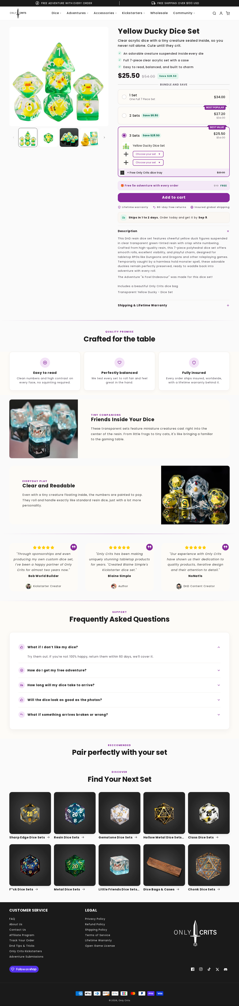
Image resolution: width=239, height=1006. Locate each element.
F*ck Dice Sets (21, 889)
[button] (173, 97)
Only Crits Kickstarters (25, 951)
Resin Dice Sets (67, 837)
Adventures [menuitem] (76, 13)
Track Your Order (21, 940)
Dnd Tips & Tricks (22, 946)
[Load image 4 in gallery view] (89, 137)
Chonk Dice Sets (202, 889)
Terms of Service (97, 935)
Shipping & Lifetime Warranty (142, 305)
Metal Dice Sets (67, 889)
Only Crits (124, 1000)
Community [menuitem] (183, 13)
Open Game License (100, 946)
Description (127, 231)
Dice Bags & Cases (159, 889)
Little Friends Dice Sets (118, 889)
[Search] (214, 13)
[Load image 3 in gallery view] (69, 137)
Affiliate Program (21, 935)
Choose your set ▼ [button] (148, 154)
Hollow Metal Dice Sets (162, 837)
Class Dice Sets (201, 837)
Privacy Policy (95, 919)
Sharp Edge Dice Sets (27, 837)
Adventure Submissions (26, 956)
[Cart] (228, 13)
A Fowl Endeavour (155, 277)
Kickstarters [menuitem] (132, 13)
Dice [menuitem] (55, 13)
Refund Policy (95, 924)
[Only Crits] (18, 13)
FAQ (12, 919)
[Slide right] (104, 137)
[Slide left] (13, 137)
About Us (15, 924)
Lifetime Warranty (98, 940)
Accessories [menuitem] (104, 13)
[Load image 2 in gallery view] (48, 137)
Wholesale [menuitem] (159, 13)
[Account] (221, 13)
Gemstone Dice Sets (116, 837)
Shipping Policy (96, 930)
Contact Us (17, 930)
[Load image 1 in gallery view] (27, 137)
